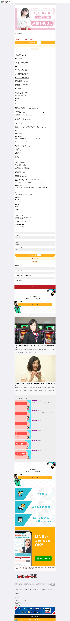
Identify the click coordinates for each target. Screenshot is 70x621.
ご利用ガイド (17, 589)
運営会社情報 (44, 589)
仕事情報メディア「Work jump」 (20, 603)
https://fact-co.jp (19, 280)
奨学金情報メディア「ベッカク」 (20, 602)
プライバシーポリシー (49, 589)
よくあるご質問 (39, 589)
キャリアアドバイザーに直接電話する (35, 619)
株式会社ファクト (18, 605)
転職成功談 (34, 589)
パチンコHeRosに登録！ (35, 304)
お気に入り (35, 258)
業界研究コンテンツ (29, 589)
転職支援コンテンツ (23, 589)
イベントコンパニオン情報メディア (20, 600)
